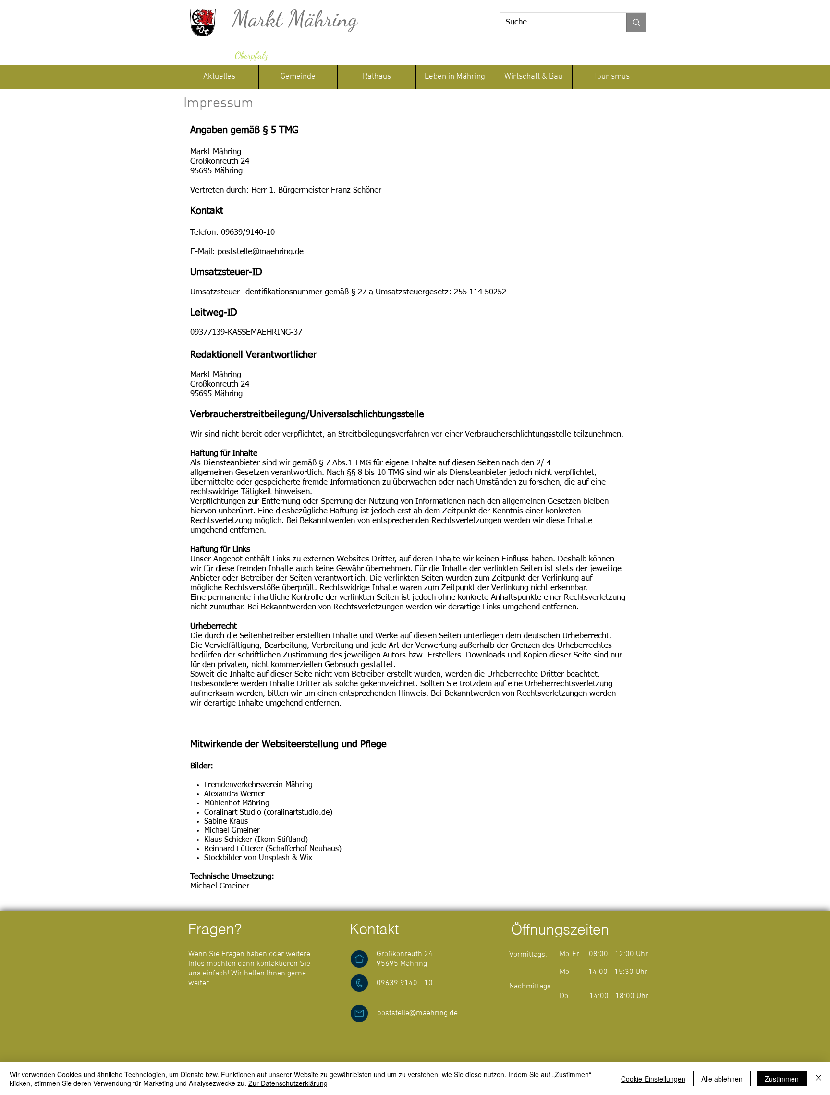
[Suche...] (636, 22)
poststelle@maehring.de (261, 252)
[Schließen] (818, 1078)
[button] (376, 77)
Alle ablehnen (722, 1078)
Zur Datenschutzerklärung (288, 1083)
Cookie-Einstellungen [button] (653, 1078)
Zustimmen (782, 1078)
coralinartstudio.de (298, 812)
